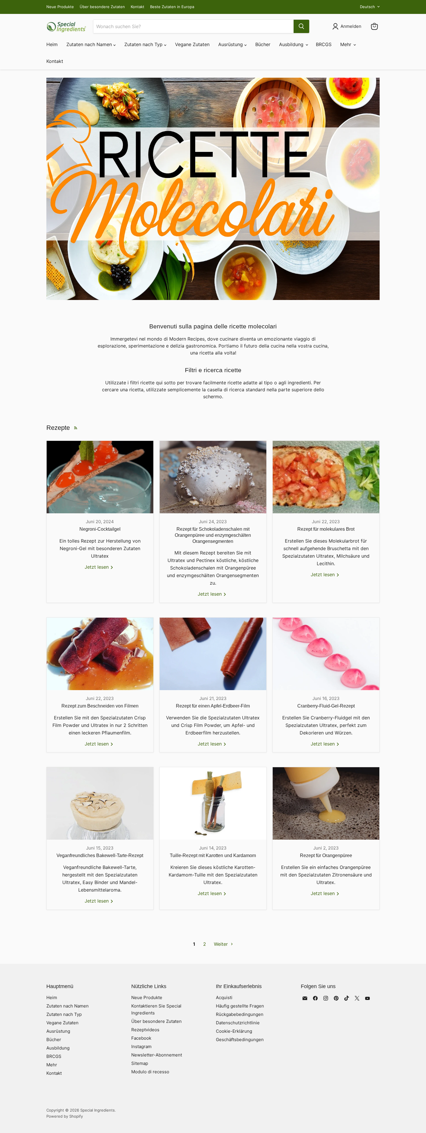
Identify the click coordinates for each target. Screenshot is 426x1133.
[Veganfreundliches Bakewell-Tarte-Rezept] (100, 803)
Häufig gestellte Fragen (240, 1006)
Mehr (346, 44)
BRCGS (324, 44)
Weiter (221, 944)
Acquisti (224, 997)
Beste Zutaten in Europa (172, 7)
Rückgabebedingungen (239, 1014)
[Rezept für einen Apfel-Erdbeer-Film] (213, 654)
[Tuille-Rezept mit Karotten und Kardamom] (213, 803)
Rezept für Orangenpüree (326, 855)
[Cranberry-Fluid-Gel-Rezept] (326, 654)
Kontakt (137, 7)
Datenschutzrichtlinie (238, 1022)
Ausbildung (292, 44)
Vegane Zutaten (192, 44)
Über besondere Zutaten (102, 7)
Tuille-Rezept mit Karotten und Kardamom (213, 855)
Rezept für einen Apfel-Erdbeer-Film (213, 705)
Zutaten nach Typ (144, 44)
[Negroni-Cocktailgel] (100, 477)
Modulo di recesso (150, 1071)
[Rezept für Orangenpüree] (326, 803)
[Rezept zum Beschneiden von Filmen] (100, 654)
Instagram (141, 1046)
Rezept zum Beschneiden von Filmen (100, 705)
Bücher (262, 44)
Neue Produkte (60, 7)
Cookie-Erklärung (234, 1031)
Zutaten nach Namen (89, 44)
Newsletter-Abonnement (156, 1055)
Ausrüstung (231, 44)
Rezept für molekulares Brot (325, 529)
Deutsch (367, 6)
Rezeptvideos (145, 1029)
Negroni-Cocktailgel (100, 529)
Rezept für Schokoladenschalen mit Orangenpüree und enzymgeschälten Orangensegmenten (213, 535)
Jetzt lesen (97, 567)
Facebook (141, 1038)
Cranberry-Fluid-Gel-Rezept (326, 705)
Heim (52, 44)
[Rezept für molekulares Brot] (326, 477)
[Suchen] (301, 26)
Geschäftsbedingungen (240, 1039)
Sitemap (139, 1063)
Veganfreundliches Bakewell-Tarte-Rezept (100, 855)
